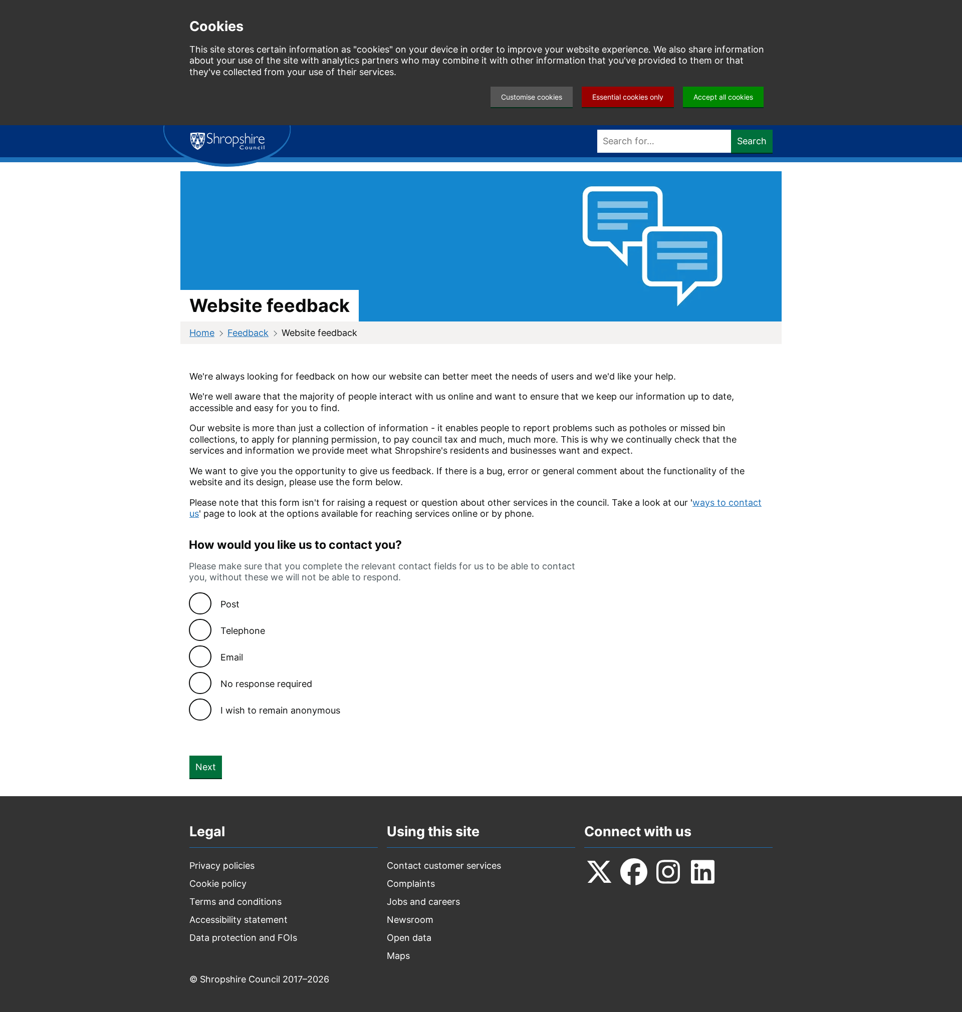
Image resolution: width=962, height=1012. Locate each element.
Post (229, 604)
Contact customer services (444, 865)
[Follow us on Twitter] (599, 872)
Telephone (242, 630)
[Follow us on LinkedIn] (703, 872)
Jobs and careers (423, 901)
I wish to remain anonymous (280, 710)
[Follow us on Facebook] (634, 872)
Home (201, 332)
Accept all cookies (723, 97)
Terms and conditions (235, 901)
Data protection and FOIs (243, 937)
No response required (266, 684)
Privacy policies (222, 865)
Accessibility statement (238, 919)
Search (752, 141)
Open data (409, 937)
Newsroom (410, 919)
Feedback (248, 332)
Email (231, 657)
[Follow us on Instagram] (668, 872)
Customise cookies (531, 97)
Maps (398, 955)
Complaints (411, 883)
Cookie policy (218, 883)
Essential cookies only (627, 97)
